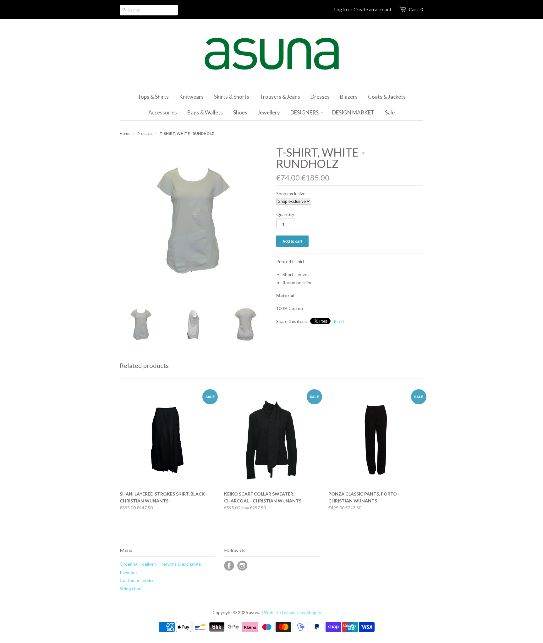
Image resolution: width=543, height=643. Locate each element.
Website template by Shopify (292, 612)
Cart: (416, 9)
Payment (128, 572)
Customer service (137, 580)
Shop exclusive (290, 193)
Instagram (242, 566)
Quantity (285, 214)
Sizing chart (131, 588)
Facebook (229, 566)
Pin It (339, 321)
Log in (340, 9)
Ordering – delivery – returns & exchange (160, 564)
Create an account (373, 9)
